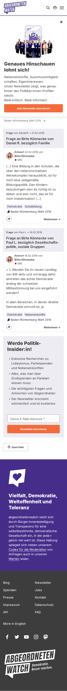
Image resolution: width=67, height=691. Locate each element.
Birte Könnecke (24, 156)
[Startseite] (15, 8)
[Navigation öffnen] (62, 8)
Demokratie (14, 206)
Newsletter (43, 582)
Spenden (9, 590)
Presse (8, 597)
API (5, 612)
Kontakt (40, 597)
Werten (14, 559)
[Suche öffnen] (48, 8)
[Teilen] (9, 219)
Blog (6, 582)
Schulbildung (33, 206)
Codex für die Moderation (27, 549)
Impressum (11, 605)
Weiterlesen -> (52, 219)
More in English (14, 623)
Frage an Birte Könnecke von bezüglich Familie (30, 141)
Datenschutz (44, 605)
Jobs (38, 590)
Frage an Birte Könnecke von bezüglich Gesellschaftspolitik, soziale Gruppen (32, 242)
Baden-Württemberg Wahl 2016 (22, 120)
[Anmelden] (55, 8)
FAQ (38, 612)
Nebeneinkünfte (35, 314)
